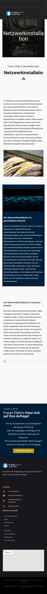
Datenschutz (38, 580)
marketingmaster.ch (31, 586)
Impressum (29, 580)
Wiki (25, 582)
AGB (21, 582)
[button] (43, 13)
